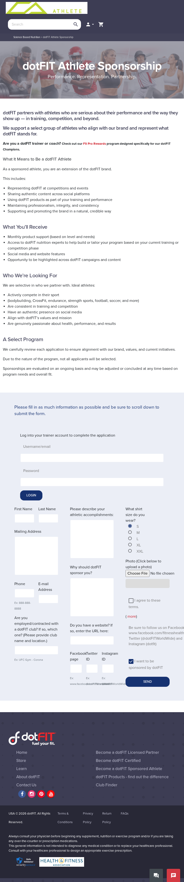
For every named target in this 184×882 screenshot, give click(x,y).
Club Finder (106, 785)
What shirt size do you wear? (135, 515)
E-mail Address (45, 587)
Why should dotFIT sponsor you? (85, 570)
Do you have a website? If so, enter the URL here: (91, 628)
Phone (19, 584)
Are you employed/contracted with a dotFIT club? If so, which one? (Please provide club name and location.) (36, 629)
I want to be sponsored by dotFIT (146, 664)
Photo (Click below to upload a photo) (143, 564)
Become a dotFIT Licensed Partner (127, 752)
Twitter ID (92, 656)
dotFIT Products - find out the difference (132, 776)
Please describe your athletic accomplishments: (92, 512)
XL (139, 545)
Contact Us (26, 785)
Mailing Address (27, 531)
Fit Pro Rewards (94, 144)
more (131, 616)
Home (21, 752)
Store (21, 760)
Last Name (47, 509)
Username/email (37, 446)
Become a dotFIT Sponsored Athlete (129, 768)
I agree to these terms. (145, 603)
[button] (89, 24)
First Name (23, 509)
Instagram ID (110, 656)
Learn (21, 768)
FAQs (124, 813)
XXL (140, 551)
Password (31, 470)
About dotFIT (28, 776)
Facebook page (78, 656)
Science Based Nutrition (26, 37)
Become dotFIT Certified (118, 760)
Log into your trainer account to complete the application (67, 435)
